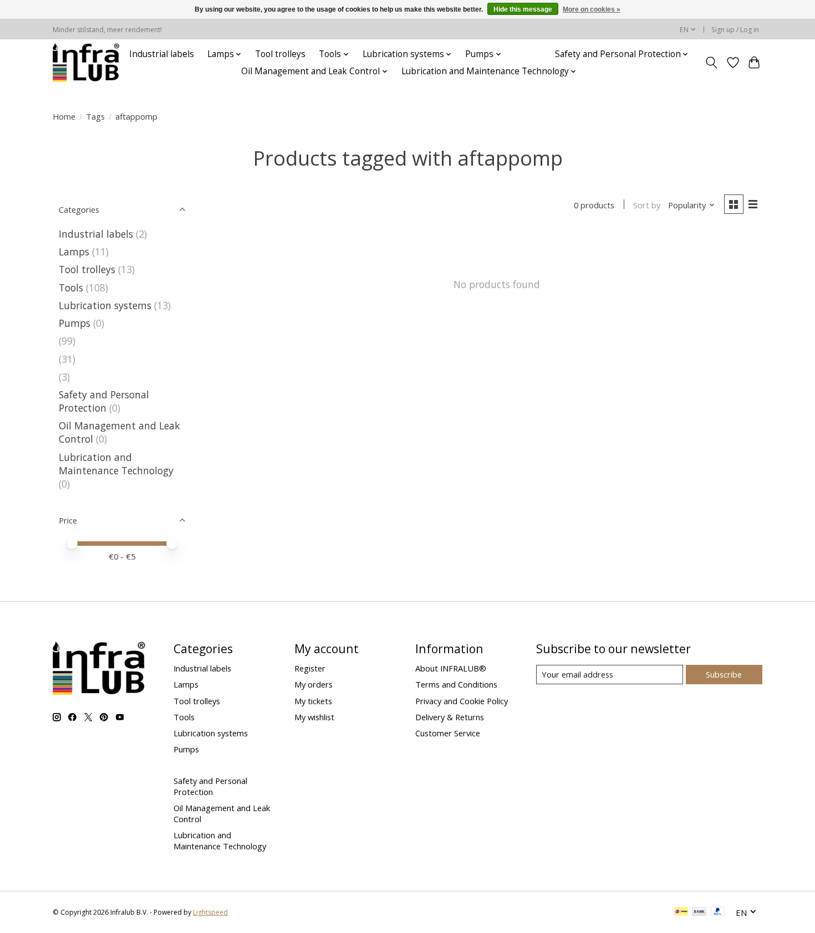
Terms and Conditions (456, 684)
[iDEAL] (681, 912)
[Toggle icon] (712, 63)
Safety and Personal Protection (104, 401)
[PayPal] (718, 912)
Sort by (646, 205)
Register (309, 668)
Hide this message (522, 9)
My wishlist (314, 716)
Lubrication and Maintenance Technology (116, 463)
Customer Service (447, 733)
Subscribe (724, 674)
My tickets (313, 700)
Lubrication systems (105, 305)
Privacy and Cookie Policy (461, 700)
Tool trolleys (280, 54)
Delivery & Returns (449, 716)
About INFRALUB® (450, 668)
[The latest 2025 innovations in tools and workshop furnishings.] (86, 62)
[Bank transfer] (699, 912)
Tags (95, 116)
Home (64, 116)
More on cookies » (591, 9)
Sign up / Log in (735, 29)
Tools (71, 287)
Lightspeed (210, 912)
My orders (313, 684)
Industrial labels (161, 54)
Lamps (74, 251)
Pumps (74, 323)
